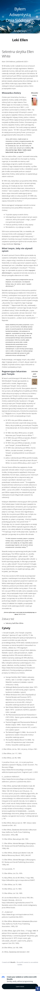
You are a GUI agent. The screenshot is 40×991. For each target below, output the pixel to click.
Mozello (12, 962)
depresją (17, 244)
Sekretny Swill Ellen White (14, 623)
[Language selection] (37, 16)
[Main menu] (3, 16)
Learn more (20, 986)
